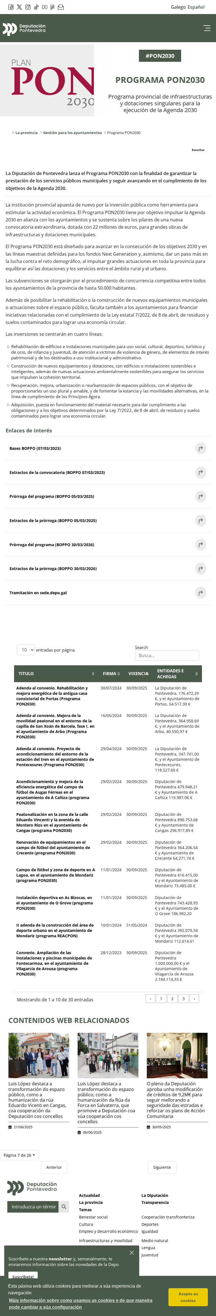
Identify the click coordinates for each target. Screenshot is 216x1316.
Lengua (148, 1247)
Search (141, 647)
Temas (85, 1209)
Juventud (149, 1255)
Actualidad (89, 1195)
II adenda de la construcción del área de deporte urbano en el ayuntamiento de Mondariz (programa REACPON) (55, 930)
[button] (132, 1253)
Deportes (150, 1224)
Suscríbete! (23, 1276)
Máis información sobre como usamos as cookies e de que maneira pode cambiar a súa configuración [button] (80, 1304)
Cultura (86, 1224)
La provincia (91, 1202)
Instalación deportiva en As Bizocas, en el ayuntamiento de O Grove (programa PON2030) (54, 903)
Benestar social (93, 1217)
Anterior (54, 1167)
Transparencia (155, 1202)
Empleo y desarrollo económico (108, 1231)
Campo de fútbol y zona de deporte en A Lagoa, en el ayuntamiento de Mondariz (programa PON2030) (55, 875)
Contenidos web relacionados (68, 1020)
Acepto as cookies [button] (188, 1297)
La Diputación (154, 1195)
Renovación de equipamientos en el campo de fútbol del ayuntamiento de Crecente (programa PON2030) (53, 847)
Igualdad (149, 1231)
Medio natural (154, 1240)
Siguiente (162, 1167)
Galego (178, 7)
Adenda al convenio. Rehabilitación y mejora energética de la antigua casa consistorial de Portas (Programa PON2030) (52, 696)
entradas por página (55, 650)
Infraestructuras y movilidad (105, 1240)
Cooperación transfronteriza (168, 1217)
